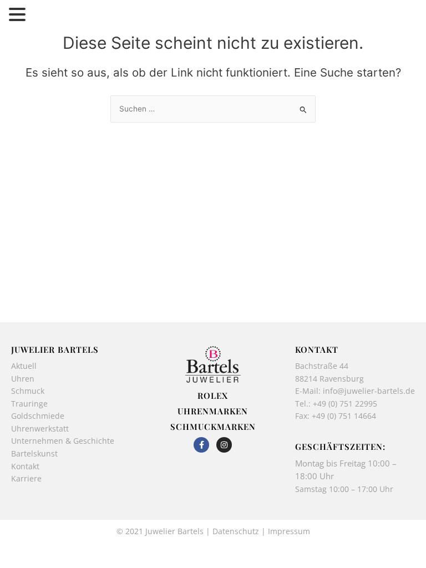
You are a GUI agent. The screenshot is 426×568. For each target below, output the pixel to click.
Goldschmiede (37, 415)
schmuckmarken (213, 426)
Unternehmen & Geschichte (62, 440)
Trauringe (30, 403)
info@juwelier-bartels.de (369, 391)
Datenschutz (235, 531)
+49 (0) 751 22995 (345, 403)
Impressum (289, 531)
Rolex (212, 395)
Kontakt (25, 466)
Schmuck (27, 391)
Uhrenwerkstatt (40, 428)
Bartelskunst (34, 453)
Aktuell (24, 366)
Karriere (26, 478)
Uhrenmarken (213, 411)
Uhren (22, 378)
